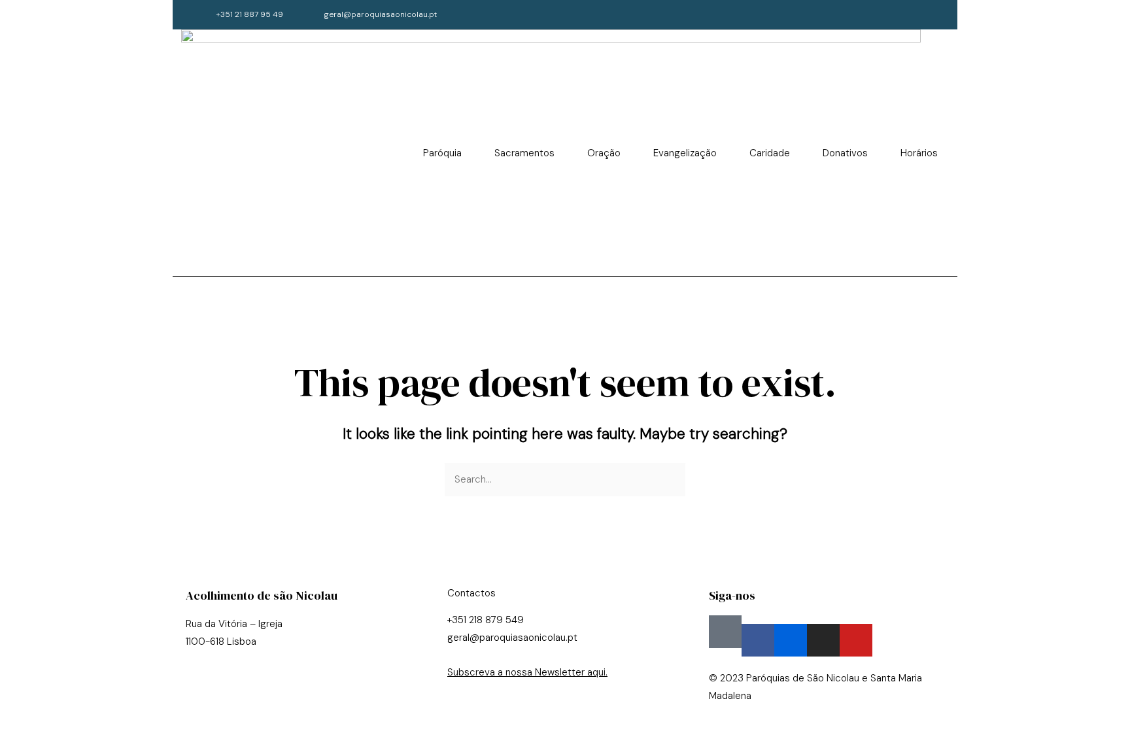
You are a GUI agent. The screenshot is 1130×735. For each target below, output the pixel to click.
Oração (604, 153)
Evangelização (685, 153)
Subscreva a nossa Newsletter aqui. (527, 672)
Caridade (769, 153)
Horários (919, 153)
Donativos (845, 153)
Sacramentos (524, 153)
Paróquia (442, 153)
